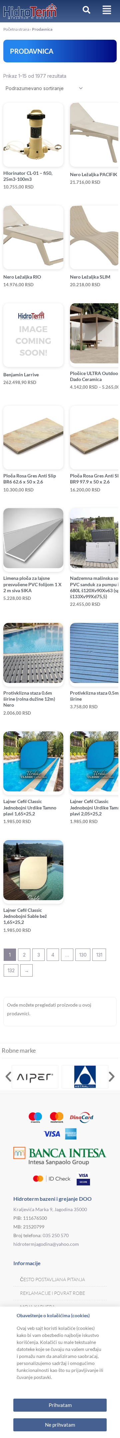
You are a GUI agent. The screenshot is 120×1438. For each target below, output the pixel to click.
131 (99, 955)
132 (11, 970)
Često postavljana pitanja (52, 1279)
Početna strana (16, 29)
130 (83, 955)
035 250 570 (56, 1235)
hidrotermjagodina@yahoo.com (46, 1244)
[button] (8, 1076)
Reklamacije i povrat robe (52, 1293)
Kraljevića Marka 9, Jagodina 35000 (50, 1209)
